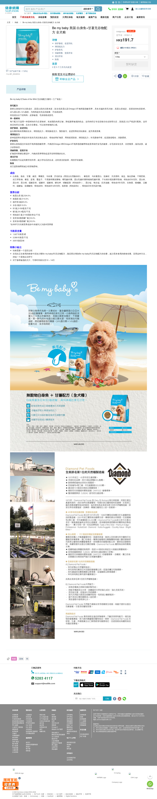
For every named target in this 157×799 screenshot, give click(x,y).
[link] (18, 773)
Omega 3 (55, 727)
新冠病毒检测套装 (18, 723)
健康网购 (60, 796)
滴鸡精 (54, 717)
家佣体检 (15, 739)
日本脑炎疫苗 (30, 733)
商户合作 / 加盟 (39, 794)
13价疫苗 (29, 721)
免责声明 (88, 794)
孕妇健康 (55, 749)
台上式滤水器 (43, 717)
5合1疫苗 (29, 725)
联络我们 (50, 794)
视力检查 (15, 743)
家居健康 (83, 719)
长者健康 (70, 723)
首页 (14, 17)
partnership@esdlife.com (104, 719)
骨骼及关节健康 (57, 743)
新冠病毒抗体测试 (18, 721)
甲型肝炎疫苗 (30, 723)
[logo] (12, 13)
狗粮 (14, 658)
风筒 (68, 746)
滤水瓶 (41, 725)
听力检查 (15, 746)
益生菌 (54, 719)
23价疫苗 (29, 719)
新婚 (25, 796)
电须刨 (69, 744)
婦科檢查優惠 (68, 13)
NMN (53, 715)
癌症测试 (15, 737)
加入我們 (59, 794)
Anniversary (34, 796)
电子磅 (28, 748)
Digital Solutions (71, 796)
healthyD (50, 796)
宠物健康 (70, 721)
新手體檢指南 (91, 13)
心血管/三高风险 (17, 727)
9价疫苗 (28, 717)
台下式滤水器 (43, 719)
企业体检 (15, 752)
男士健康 (15, 725)
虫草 (53, 721)
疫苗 (81, 717)
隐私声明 (79, 794)
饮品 (68, 733)
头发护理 (55, 747)
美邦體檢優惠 (55, 13)
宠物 (21, 658)
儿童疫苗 (29, 715)
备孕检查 (15, 731)
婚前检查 (15, 729)
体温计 (28, 746)
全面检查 (15, 715)
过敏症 (14, 733)
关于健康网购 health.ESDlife (21, 794)
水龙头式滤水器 (44, 721)
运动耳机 (70, 760)
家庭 (42, 796)
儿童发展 (15, 750)
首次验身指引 (84, 734)
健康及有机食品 (72, 731)
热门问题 (83, 736)
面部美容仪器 (71, 742)
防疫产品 (70, 725)
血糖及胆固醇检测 (32, 744)
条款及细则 (69, 794)
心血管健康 (55, 741)
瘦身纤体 (55, 739)
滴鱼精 (54, 725)
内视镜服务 (16, 735)
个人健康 (83, 721)
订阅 (107, 698)
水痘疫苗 (29, 729)
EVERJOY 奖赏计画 (130, 2)
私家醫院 (79, 13)
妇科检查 (15, 717)
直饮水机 (42, 715)
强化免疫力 (55, 732)
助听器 (28, 750)
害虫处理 (70, 729)
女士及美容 (55, 736)
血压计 (28, 742)
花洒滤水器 (43, 727)
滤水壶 (41, 723)
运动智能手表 (71, 758)
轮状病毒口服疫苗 (32, 731)
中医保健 (15, 748)
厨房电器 (70, 719)
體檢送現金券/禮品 (40, 13)
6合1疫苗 (29, 727)
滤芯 (40, 729)
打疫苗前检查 (16, 719)
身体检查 (83, 715)
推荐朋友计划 (146, 2)
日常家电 (70, 715)
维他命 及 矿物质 (57, 729)
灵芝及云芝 (55, 723)
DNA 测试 (15, 742)
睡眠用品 (70, 727)
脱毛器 (69, 748)
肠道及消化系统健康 (58, 734)
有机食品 (83, 723)
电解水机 (42, 731)
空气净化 (70, 717)
